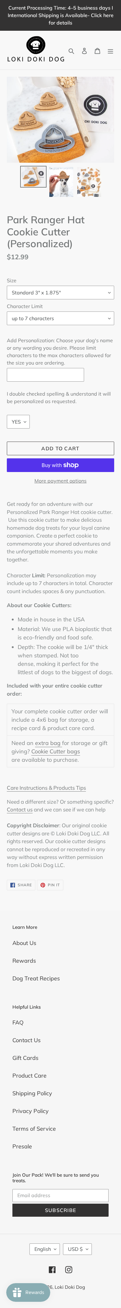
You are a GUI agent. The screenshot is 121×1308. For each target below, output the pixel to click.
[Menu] (110, 50)
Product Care (29, 1075)
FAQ (18, 1022)
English (42, 1249)
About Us (24, 943)
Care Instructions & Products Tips (46, 787)
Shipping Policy (32, 1093)
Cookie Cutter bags (55, 751)
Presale (22, 1146)
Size (11, 280)
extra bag (48, 743)
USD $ (75, 1249)
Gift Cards (25, 1057)
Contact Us (26, 1040)
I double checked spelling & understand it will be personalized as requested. (59, 397)
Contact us (20, 809)
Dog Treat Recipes (36, 978)
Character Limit (25, 306)
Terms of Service (34, 1128)
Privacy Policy (30, 1111)
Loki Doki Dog (70, 1287)
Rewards (24, 960)
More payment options (60, 481)
